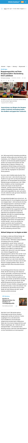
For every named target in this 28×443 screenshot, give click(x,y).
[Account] (25, 2)
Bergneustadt (22, 66)
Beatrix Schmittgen (6, 78)
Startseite (3, 66)
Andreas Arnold (9, 306)
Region (8, 66)
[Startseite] (14, 2)
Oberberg (15, 66)
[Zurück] (2, 9)
